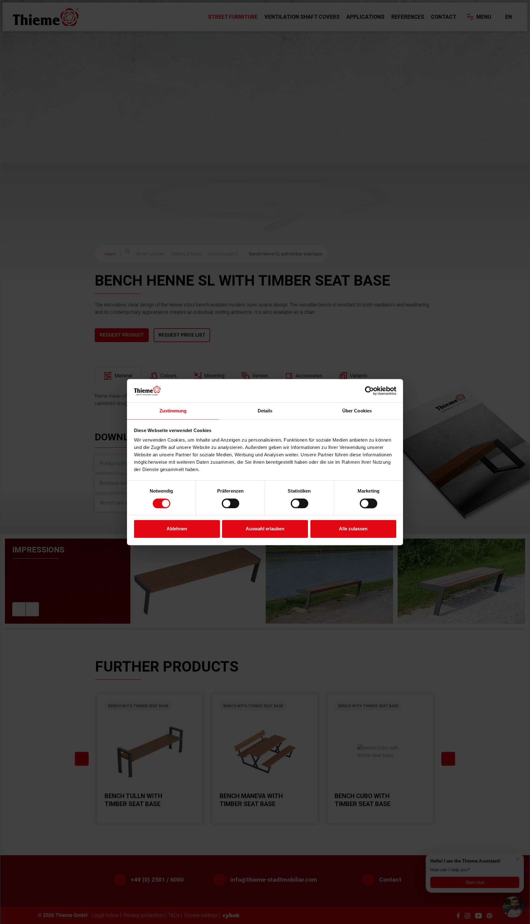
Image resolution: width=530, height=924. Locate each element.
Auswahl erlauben (265, 529)
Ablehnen (177, 529)
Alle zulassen (353, 529)
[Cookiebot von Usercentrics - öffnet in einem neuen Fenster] (369, 390)
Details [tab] (265, 411)
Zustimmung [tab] (173, 411)
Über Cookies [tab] (357, 411)
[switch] (230, 503)
